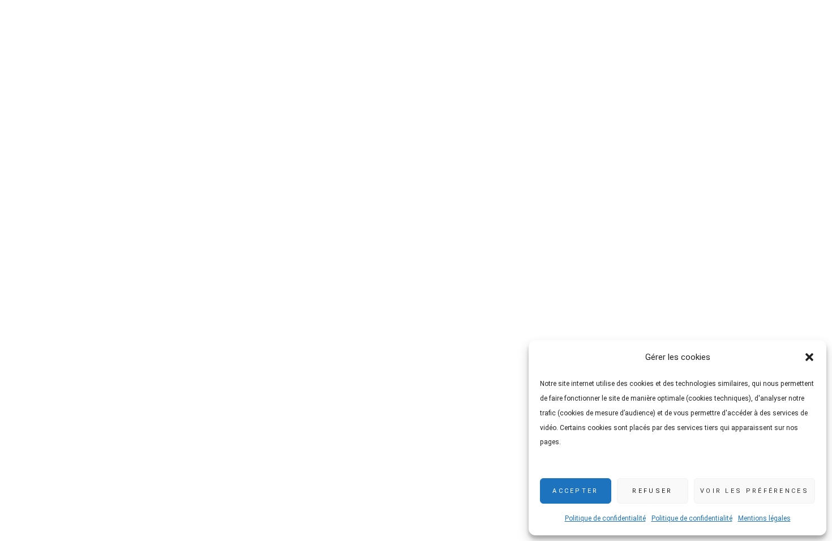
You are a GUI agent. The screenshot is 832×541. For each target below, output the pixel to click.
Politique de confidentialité (605, 518)
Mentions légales (764, 518)
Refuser (652, 491)
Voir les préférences (754, 491)
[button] (809, 357)
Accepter (575, 491)
